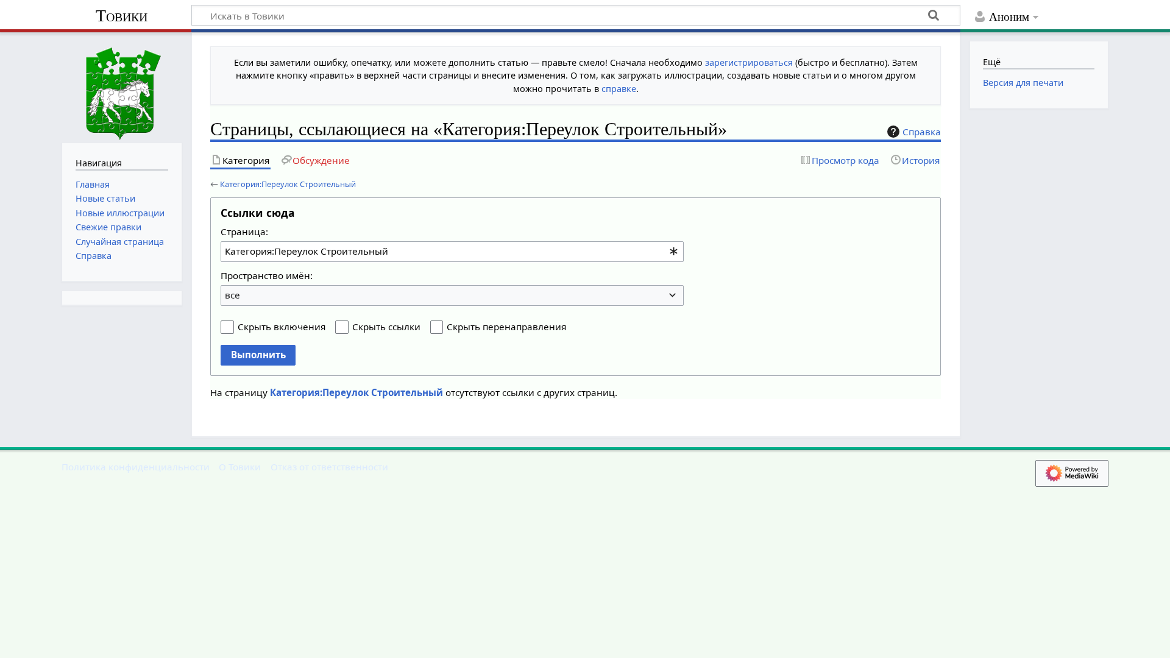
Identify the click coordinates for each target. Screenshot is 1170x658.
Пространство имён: (267, 275)
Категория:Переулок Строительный (288, 184)
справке (618, 88)
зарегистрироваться (749, 62)
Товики (121, 15)
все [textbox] (232, 295)
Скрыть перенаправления (506, 326)
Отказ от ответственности (329, 467)
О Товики (240, 467)
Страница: (244, 231)
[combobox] (452, 251)
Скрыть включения (281, 326)
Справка (921, 132)
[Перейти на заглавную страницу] (122, 86)
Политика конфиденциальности (136, 467)
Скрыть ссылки (386, 326)
